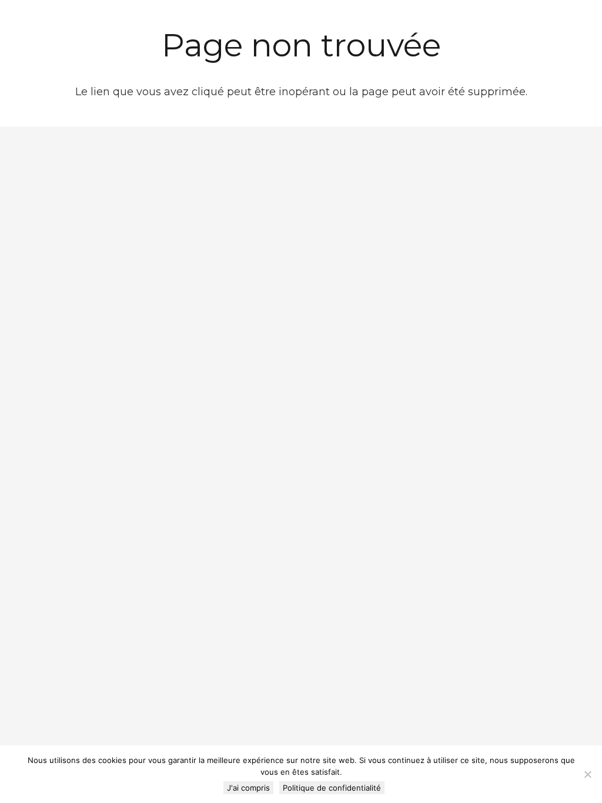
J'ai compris (248, 787)
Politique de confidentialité (332, 787)
